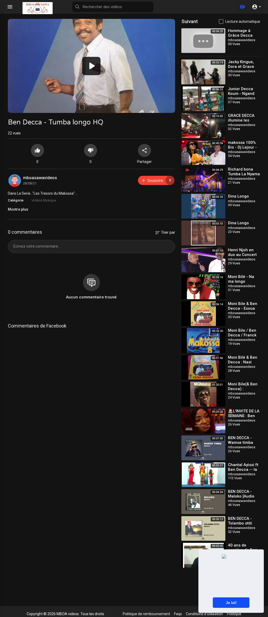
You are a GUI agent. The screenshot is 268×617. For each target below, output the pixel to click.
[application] (91, 66)
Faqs (178, 614)
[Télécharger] (242, 7)
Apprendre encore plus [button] (231, 591)
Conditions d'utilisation (204, 614)
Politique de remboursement (146, 614)
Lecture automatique (242, 21)
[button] (256, 7)
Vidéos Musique (43, 200)
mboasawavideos (40, 177)
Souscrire (159, 180)
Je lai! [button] (231, 602)
